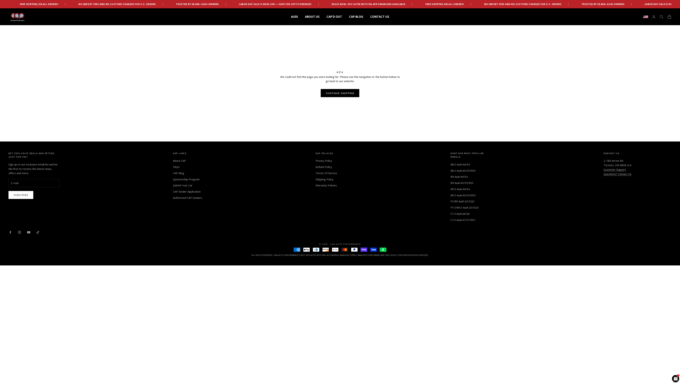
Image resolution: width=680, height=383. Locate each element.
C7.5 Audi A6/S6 (460, 213)
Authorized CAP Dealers (187, 197)
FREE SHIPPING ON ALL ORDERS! (398, 4)
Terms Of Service (326, 173)
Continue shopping (340, 93)
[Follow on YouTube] (28, 232)
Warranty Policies (326, 185)
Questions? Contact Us (617, 174)
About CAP (179, 160)
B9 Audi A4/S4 (459, 176)
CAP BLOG (356, 17)
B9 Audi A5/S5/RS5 (462, 183)
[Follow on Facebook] (10, 232)
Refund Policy (324, 167)
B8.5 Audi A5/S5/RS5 (463, 170)
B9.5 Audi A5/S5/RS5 (463, 195)
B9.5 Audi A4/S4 (460, 189)
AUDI (294, 17)
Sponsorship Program (186, 179)
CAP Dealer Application (187, 191)
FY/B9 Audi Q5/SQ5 (462, 201)
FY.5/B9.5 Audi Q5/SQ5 (464, 207)
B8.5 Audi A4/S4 (460, 164)
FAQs (176, 167)
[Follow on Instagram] (19, 232)
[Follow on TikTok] (38, 232)
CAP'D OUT (334, 17)
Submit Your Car (182, 185)
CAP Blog (178, 173)
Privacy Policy (324, 160)
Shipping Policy (324, 179)
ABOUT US (312, 17)
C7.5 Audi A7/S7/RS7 (462, 220)
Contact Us (379, 17)
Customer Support (615, 169)
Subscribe (21, 195)
